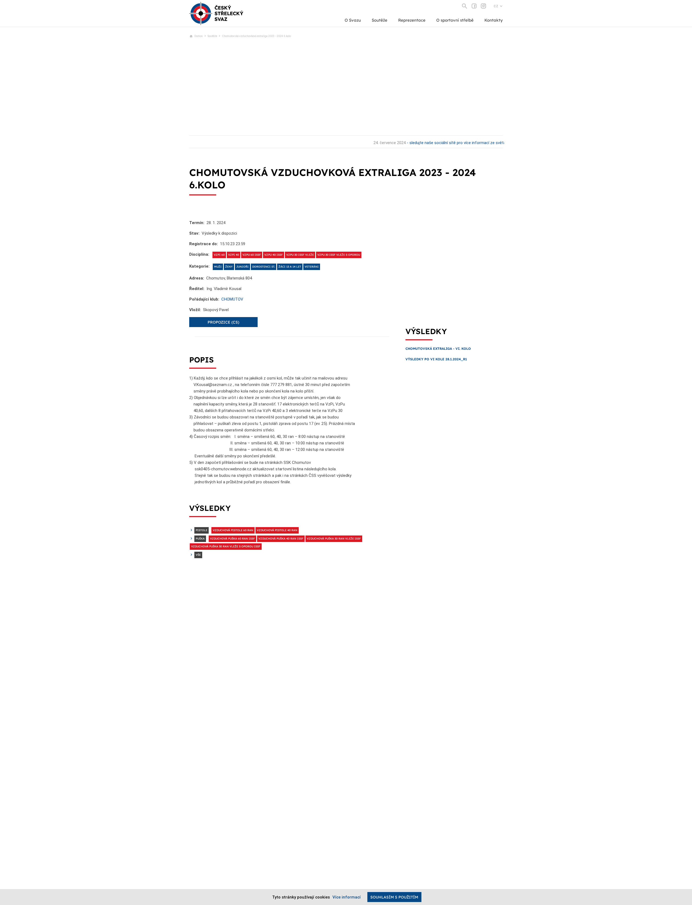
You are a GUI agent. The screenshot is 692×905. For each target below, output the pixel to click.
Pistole (201, 530)
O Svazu (353, 20)
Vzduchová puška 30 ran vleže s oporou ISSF (225, 546)
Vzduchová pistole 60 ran (233, 530)
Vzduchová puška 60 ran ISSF (232, 538)
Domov (198, 36)
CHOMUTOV (232, 299)
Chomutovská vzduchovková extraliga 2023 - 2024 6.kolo (256, 36)
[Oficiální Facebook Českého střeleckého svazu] (474, 6)
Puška (200, 538)
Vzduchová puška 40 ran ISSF (280, 538)
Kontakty (493, 20)
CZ (496, 6)
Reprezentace (411, 20)
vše (198, 555)
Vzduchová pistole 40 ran (277, 530)
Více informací (346, 897)
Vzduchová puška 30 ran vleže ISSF (334, 538)
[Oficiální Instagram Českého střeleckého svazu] (483, 6)
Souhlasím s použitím (394, 897)
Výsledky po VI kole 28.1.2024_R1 (436, 359)
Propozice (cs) (223, 322)
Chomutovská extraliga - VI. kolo (438, 349)
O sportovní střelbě (455, 20)
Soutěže (379, 20)
